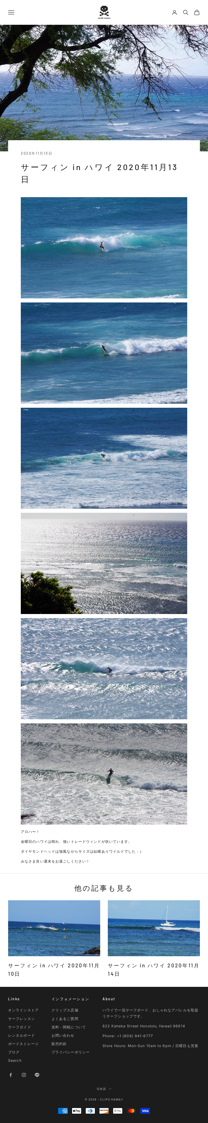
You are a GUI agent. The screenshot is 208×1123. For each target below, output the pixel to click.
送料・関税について (68, 1027)
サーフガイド (19, 1027)
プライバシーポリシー (70, 1052)
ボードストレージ (23, 1044)
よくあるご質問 (64, 1018)
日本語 (102, 1088)
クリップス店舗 (64, 1010)
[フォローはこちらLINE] (37, 1074)
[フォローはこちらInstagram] (23, 1074)
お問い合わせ (63, 1035)
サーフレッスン (21, 1018)
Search (15, 1060)
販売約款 (59, 1044)
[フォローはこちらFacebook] (10, 1074)
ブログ (14, 1052)
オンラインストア (23, 1010)
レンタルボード (21, 1035)
